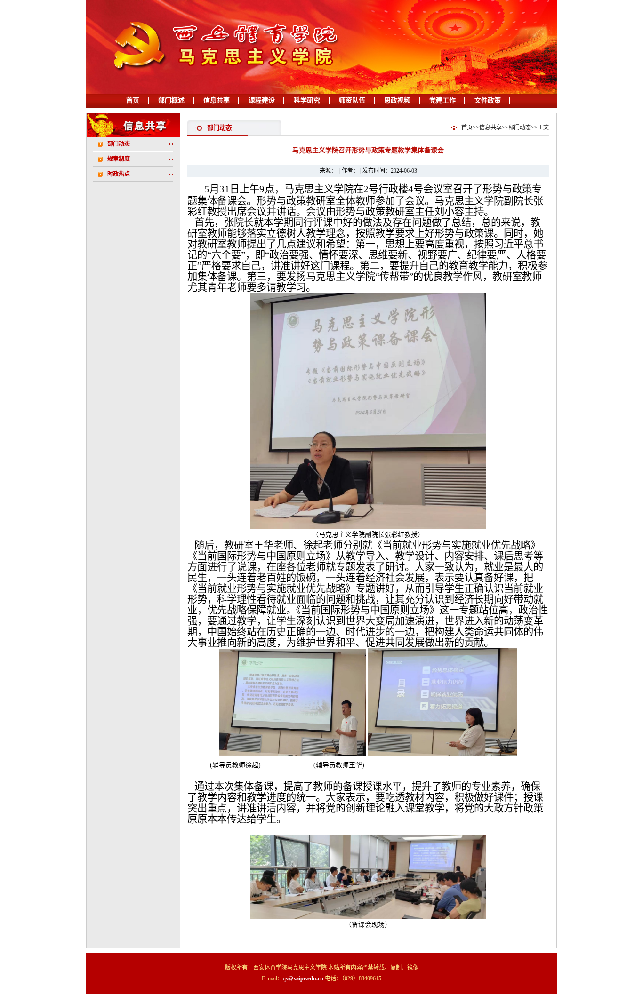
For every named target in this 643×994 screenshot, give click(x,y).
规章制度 (118, 159)
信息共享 (216, 100)
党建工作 (442, 100)
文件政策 (487, 100)
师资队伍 (352, 100)
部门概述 (171, 100)
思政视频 (397, 100)
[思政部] (216, 91)
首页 (132, 100)
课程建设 (262, 100)
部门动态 (118, 144)
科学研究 (307, 100)
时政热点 (118, 174)
